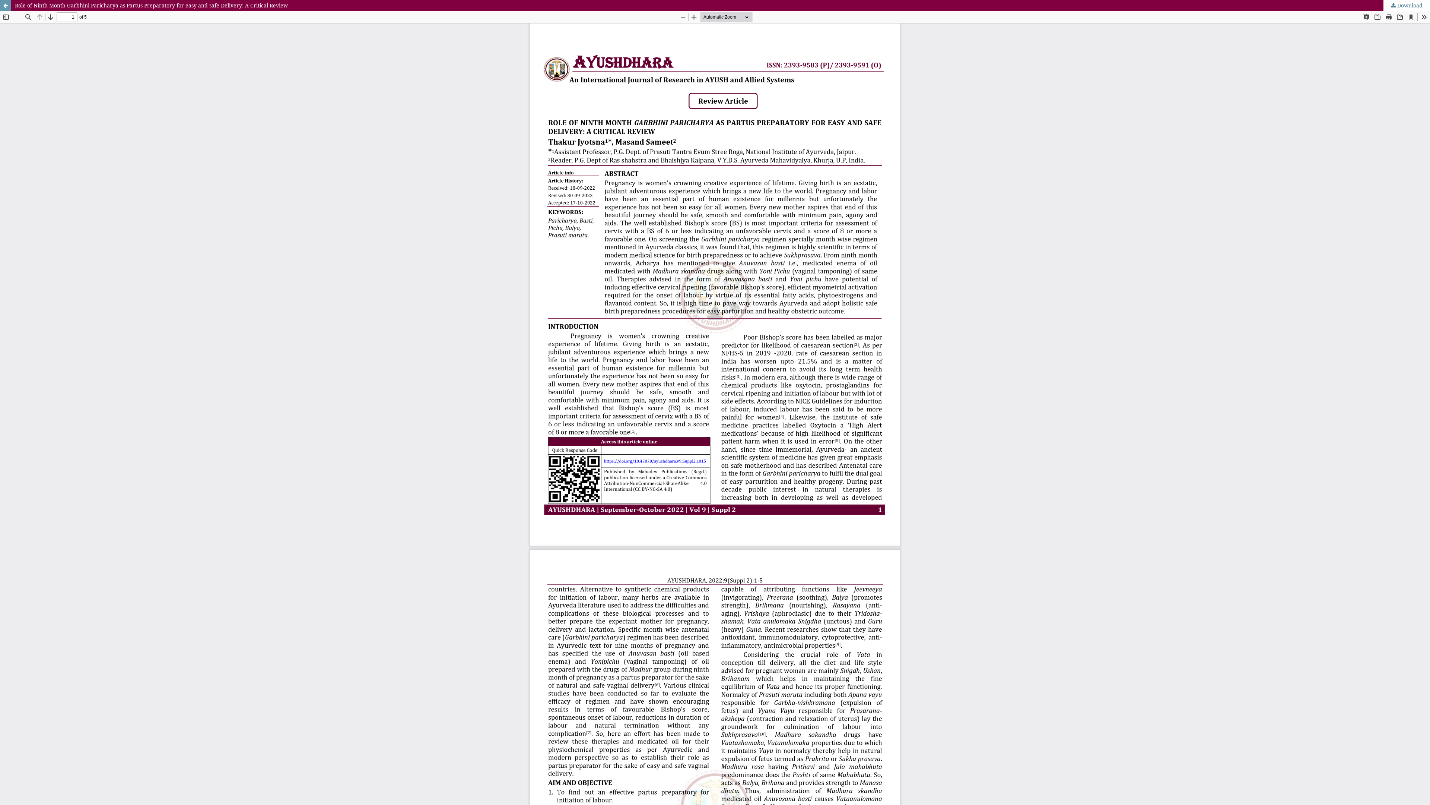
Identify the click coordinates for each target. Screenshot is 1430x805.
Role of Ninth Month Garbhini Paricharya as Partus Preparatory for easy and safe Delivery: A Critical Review (151, 5)
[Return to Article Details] (5, 5)
